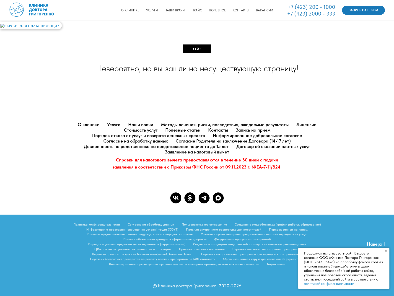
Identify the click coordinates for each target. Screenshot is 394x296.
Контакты (241, 10)
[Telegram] (204, 197)
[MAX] (218, 197)
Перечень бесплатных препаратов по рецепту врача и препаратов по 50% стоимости (152, 259)
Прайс (197, 10)
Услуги (113, 124)
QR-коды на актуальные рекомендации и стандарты (132, 249)
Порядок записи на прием (288, 229)
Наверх (374, 244)
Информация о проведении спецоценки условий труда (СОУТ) (132, 229)
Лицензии (306, 124)
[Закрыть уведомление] (386, 251)
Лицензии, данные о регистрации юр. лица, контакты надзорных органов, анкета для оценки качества (184, 264)
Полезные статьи (182, 130)
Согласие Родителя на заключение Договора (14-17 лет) (233, 141)
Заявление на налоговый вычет (197, 152)
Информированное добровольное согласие (257, 135)
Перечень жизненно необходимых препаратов (266, 249)
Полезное (217, 10)
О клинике (130, 10)
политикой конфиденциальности (329, 283)
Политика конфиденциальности (96, 224)
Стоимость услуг (141, 130)
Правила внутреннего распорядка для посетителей (223, 229)
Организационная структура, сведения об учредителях (263, 259)
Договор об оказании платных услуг (273, 146)
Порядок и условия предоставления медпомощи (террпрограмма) (136, 244)
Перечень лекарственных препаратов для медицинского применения (251, 254)
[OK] (189, 197)
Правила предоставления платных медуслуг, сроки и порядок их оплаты (140, 234)
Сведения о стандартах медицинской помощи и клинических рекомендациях (249, 244)
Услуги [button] (152, 10)
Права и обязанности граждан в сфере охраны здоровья (165, 239)
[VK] (175, 197)
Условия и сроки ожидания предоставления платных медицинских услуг (254, 234)
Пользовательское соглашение (204, 224)
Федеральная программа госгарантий (242, 239)
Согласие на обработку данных (135, 141)
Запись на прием (253, 130)
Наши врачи (175, 10)
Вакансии (264, 10)
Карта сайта (276, 264)
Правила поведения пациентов (202, 249)
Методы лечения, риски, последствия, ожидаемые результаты (225, 124)
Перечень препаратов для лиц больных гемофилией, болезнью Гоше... (142, 254)
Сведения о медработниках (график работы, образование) (278, 224)
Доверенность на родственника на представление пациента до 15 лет (156, 146)
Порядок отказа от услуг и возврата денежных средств (148, 135)
